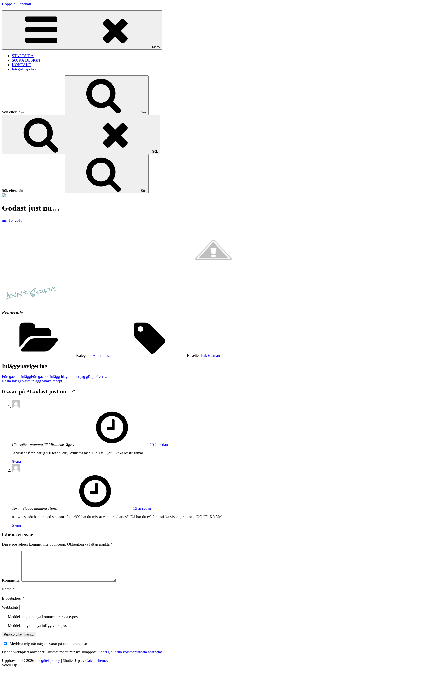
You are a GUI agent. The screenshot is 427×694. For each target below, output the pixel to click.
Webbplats (10, 607)
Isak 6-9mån (210, 355)
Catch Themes (96, 660)
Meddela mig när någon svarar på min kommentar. (49, 644)
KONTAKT (21, 65)
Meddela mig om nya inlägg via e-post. (38, 626)
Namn (8, 589)
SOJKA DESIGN (26, 60)
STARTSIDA (23, 56)
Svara (16, 461)
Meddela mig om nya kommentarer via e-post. (44, 617)
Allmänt (99, 355)
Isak (109, 355)
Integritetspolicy (24, 69)
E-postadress (13, 598)
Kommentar (11, 580)
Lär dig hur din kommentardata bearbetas (130, 652)
